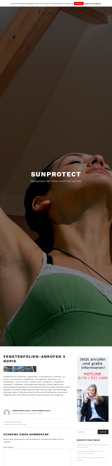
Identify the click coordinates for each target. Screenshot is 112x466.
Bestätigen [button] (78, 3)
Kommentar (9, 447)
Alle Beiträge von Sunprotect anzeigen (27, 413)
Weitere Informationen (92, 3)
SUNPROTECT (56, 174)
